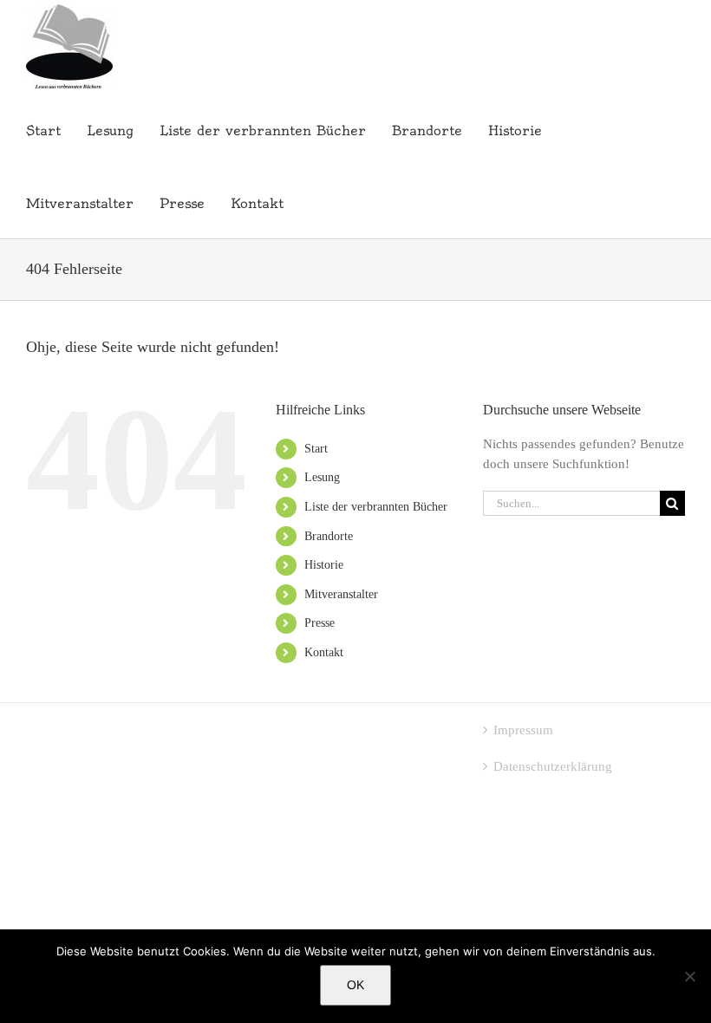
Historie (323, 564)
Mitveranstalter (341, 594)
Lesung (322, 477)
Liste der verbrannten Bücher (375, 506)
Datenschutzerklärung (552, 766)
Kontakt (323, 652)
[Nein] (689, 976)
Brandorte (328, 536)
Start (316, 448)
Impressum (523, 730)
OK (355, 985)
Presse (319, 622)
